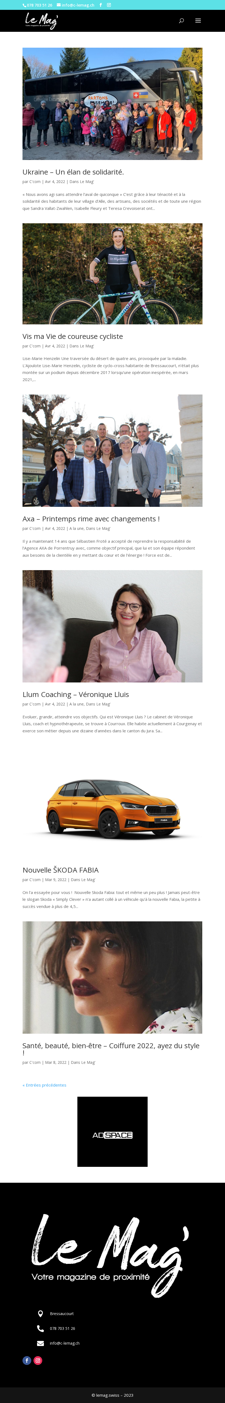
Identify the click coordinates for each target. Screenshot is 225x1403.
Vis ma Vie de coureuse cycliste (72, 336)
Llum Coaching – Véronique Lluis (75, 694)
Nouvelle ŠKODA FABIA (60, 870)
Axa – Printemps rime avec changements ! (91, 519)
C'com (35, 181)
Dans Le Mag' (81, 181)
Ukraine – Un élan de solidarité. (73, 172)
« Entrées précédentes (44, 1085)
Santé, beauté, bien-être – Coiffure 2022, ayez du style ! (110, 1049)
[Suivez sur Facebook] (26, 1360)
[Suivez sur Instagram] (37, 1360)
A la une (76, 528)
